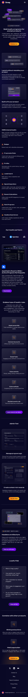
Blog (14, 676)
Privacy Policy (14, 684)
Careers (14, 687)
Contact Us (14, 672)
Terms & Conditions (14, 680)
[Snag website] (6, 2)
